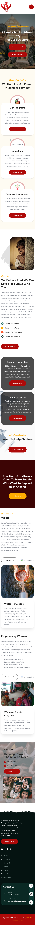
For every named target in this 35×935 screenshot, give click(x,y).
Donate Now (16, 47)
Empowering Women (17, 194)
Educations (18, 151)
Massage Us (17, 418)
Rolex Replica (17, 926)
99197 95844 (13, 895)
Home (6, 856)
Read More (8, 560)
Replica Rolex (27, 926)
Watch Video (18, 54)
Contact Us (17, 383)
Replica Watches (6, 926)
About (6, 874)
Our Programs (17, 107)
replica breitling (5, 931)
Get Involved (16, 496)
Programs (7, 859)
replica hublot (25, 931)
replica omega (15, 931)
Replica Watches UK (24, 929)
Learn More (17, 129)
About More (9, 346)
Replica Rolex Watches (8, 929)
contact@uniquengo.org (18, 901)
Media (6, 867)
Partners (6, 870)
